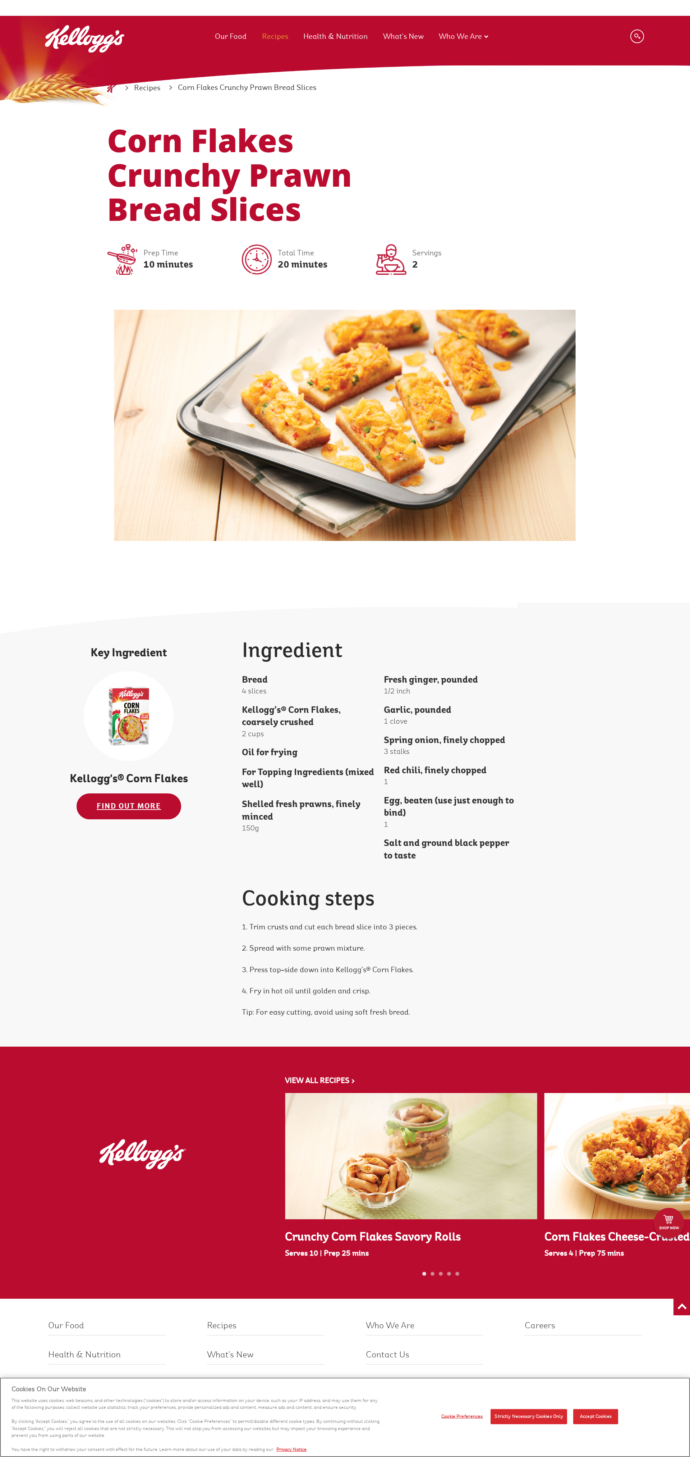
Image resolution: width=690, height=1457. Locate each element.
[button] (681, 1307)
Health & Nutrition (335, 36)
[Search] (637, 36)
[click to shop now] (669, 1223)
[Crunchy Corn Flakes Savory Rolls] (411, 1156)
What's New (403, 36)
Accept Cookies (596, 1416)
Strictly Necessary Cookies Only (528, 1416)
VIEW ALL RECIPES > (320, 1080)
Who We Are (460, 36)
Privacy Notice (291, 1449)
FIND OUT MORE (129, 806)
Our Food (231, 36)
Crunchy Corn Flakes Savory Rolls (373, 1237)
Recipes (275, 36)
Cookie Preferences (462, 1416)
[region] (345, 1417)
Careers (540, 1325)
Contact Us (387, 1354)
